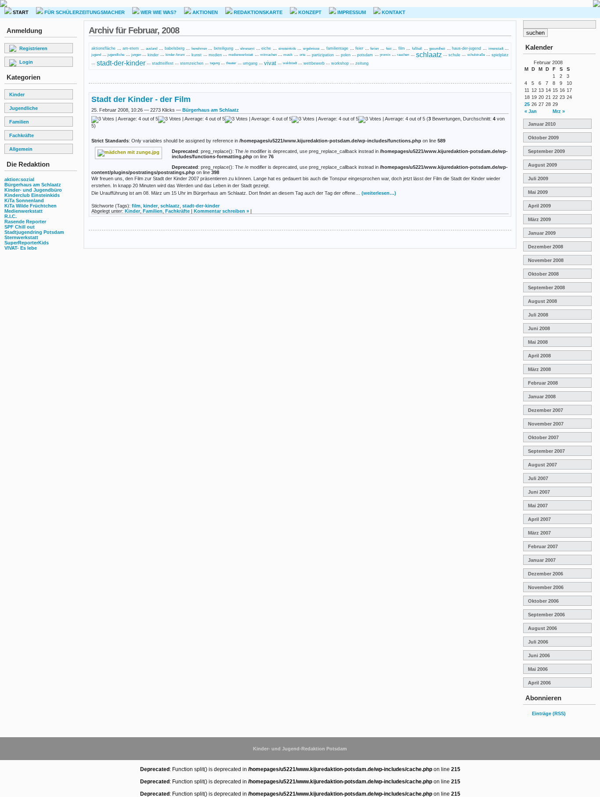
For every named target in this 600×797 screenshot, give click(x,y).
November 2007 (546, 423)
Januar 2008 (542, 396)
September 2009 (546, 151)
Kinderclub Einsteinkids (32, 195)
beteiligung (223, 48)
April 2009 (539, 205)
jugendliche (116, 55)
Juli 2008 (538, 314)
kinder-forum (175, 55)
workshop (340, 63)
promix (385, 55)
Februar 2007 (543, 546)
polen (346, 55)
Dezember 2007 (545, 410)
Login (26, 62)
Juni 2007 (539, 492)
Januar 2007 (542, 560)
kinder (153, 54)
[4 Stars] (325, 119)
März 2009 (539, 219)
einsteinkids (287, 49)
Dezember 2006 (545, 573)
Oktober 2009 (543, 137)
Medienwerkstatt (23, 211)
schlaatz (429, 54)
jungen (136, 55)
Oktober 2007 (543, 437)
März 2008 (539, 369)
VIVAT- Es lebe (20, 248)
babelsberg (174, 48)
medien (215, 55)
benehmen (199, 49)
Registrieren (33, 48)
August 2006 (542, 628)
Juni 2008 (539, 328)
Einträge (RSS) (549, 713)
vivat (270, 63)
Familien (19, 121)
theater (231, 63)
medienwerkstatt (240, 55)
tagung (215, 63)
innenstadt (495, 49)
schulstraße (476, 55)
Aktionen (204, 12)
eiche (266, 48)
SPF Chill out (19, 226)
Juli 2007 (538, 478)
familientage (337, 48)
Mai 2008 (538, 342)
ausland (151, 49)
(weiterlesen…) (378, 193)
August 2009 (542, 164)
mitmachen (268, 55)
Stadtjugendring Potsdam (34, 232)
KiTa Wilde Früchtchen (30, 205)
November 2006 (546, 587)
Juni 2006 (539, 655)
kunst (197, 55)
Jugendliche (23, 108)
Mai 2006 (538, 669)
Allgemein (21, 149)
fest (388, 49)
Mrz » (559, 111)
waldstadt (290, 63)
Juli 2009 (538, 178)
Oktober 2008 (543, 274)
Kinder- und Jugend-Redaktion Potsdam (300, 748)
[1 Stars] (124, 119)
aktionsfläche (103, 48)
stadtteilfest (162, 63)
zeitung (362, 63)
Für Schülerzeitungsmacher (84, 12)
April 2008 (539, 355)
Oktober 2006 (543, 601)
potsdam (365, 54)
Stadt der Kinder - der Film (141, 99)
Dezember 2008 (545, 246)
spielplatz (500, 55)
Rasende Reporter (25, 221)
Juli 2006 (538, 641)
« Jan (530, 111)
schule (454, 54)
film (401, 48)
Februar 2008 (543, 383)
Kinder (17, 94)
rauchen (403, 55)
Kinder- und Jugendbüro (33, 190)
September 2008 (546, 287)
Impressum (351, 12)
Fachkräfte (21, 135)
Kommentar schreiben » (221, 211)
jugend (96, 55)
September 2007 (546, 451)
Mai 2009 (538, 192)
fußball (417, 49)
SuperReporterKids (26, 242)
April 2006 (539, 682)
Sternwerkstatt (21, 237)
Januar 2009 (542, 233)
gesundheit (437, 49)
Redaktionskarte (257, 12)
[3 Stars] (258, 119)
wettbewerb (314, 63)
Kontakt (392, 12)
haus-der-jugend (466, 48)
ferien (374, 49)
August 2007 (542, 464)
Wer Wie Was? (158, 12)
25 (527, 104)
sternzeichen (191, 63)
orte (302, 55)
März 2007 (539, 532)
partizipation (323, 54)
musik (288, 55)
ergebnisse (311, 49)
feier (359, 48)
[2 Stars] (191, 119)
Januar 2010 (542, 124)
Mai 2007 (538, 505)
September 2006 (546, 614)
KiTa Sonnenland (24, 200)
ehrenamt (247, 49)
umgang (250, 63)
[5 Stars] (391, 119)
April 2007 (539, 519)
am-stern (131, 48)
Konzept (309, 12)
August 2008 (542, 301)
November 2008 (546, 260)
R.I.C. (10, 216)
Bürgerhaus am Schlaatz (32, 184)
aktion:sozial (19, 179)
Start (20, 12)
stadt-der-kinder (121, 63)
